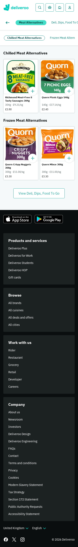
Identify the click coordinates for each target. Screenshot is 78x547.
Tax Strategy (16, 492)
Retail (12, 372)
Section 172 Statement (23, 499)
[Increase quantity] (32, 91)
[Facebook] (5, 539)
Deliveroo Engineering (22, 441)
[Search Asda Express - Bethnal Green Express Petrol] (40, 7)
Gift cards (14, 277)
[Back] (8, 22)
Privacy (13, 470)
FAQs (11, 448)
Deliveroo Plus (17, 248)
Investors (14, 427)
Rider (11, 350)
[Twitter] (14, 539)
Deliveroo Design (19, 434)
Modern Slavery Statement (25, 485)
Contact (13, 456)
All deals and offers (20, 317)
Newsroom (15, 419)
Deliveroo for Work (20, 256)
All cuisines (16, 310)
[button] (21, 86)
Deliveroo (15, 7)
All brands (14, 303)
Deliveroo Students (20, 263)
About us (14, 412)
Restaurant (15, 357)
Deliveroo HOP (17, 270)
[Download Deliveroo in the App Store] (17, 219)
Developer (15, 379)
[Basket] (50, 7)
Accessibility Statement (24, 514)
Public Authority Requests (25, 507)
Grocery (13, 365)
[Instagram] (22, 539)
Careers (13, 387)
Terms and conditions (22, 463)
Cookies (13, 478)
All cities (14, 325)
